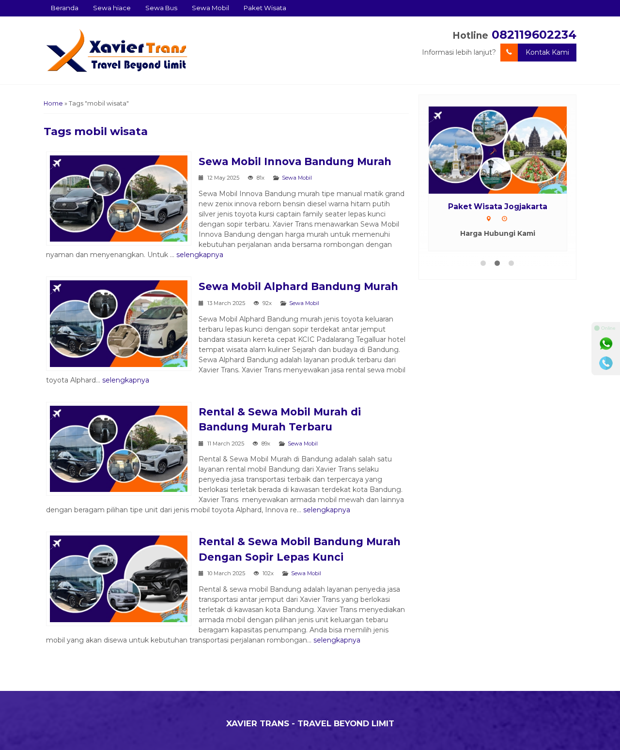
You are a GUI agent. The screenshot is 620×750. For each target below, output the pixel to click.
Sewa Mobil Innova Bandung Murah (295, 161)
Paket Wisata (265, 8)
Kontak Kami (547, 52)
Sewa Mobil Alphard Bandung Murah (298, 286)
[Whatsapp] (606, 344)
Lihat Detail (506, 149)
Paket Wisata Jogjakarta (497, 206)
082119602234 (534, 35)
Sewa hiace (112, 8)
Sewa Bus (161, 8)
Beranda (64, 8)
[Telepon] (606, 363)
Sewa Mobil (210, 8)
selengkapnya (199, 254)
